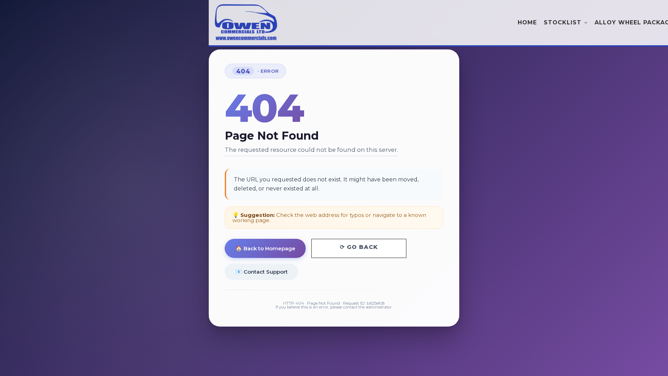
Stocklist (562, 22)
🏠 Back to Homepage (265, 248)
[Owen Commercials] (247, 23)
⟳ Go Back (359, 247)
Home (527, 22)
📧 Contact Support (262, 271)
